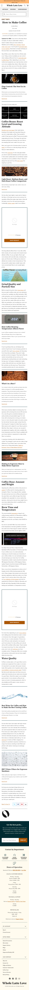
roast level (10, 152)
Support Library (11, 901)
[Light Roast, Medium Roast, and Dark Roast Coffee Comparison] (14, 172)
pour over (7, 46)
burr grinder (16, 351)
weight (3, 490)
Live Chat (24, 870)
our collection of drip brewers (11, 579)
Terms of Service (7, 972)
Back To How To (6, 804)
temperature (14, 513)
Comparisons (22, 9)
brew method (22, 633)
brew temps (21, 290)
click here (4, 740)
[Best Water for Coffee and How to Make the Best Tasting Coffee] (14, 695)
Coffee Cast (5, 970)
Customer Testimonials (8, 967)
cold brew (15, 649)
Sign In (4, 930)
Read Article (4, 98)
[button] (1, 5)
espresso (18, 44)
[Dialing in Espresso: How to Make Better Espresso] (14, 456)
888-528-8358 (16, 870)
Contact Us (5, 963)
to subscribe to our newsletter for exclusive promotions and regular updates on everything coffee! (14, 34)
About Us (5, 960)
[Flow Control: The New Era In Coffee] (14, 79)
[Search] (24, 5)
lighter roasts (11, 203)
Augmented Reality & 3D (8, 952)
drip (15, 44)
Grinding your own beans (8, 130)
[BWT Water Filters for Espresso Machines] (14, 759)
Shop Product (14, 240)
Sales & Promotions (7, 940)
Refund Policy (6, 974)
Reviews (13, 9)
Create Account (6, 932)
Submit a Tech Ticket (21, 901)
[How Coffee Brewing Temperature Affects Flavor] (14, 319)
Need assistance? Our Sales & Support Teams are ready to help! (14, 1)
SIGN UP (23, 840)
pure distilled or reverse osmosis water (11, 670)
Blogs (4, 947)
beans (3, 147)
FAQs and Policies (7, 965)
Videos (4, 950)
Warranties (5, 943)
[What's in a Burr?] (14, 376)
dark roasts (20, 161)
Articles (5, 9)
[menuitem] (15, 930)
